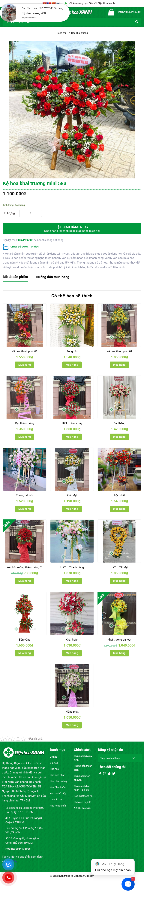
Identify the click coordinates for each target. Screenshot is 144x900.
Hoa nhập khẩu (58, 805)
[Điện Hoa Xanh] (72, 12)
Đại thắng (119, 423)
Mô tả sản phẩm (15, 277)
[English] (49, 3)
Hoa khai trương (79, 33)
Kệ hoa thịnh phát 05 (24, 351)
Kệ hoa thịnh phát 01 (119, 351)
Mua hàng (24, 364)
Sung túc (72, 351)
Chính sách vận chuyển (82, 778)
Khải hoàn (72, 639)
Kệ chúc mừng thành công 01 (25, 567)
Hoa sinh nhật (57, 775)
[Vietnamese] (45, 3)
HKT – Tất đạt (119, 567)
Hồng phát (72, 711)
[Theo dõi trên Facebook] (100, 774)
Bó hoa (53, 756)
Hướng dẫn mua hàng (52, 277)
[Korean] (58, 3)
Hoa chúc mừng (58, 781)
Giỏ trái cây (56, 799)
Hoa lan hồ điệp (58, 793)
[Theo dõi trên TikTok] (109, 774)
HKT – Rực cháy (72, 423)
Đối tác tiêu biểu (82, 808)
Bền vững (24, 639)
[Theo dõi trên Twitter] (113, 774)
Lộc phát (119, 495)
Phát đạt (72, 495)
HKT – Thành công (72, 567)
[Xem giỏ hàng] (111, 12)
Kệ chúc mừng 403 (34, 13)
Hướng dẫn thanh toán (83, 767)
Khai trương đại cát (119, 639)
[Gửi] (137, 22)
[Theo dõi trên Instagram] (104, 774)
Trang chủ (61, 33)
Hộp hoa (54, 768)
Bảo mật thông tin (83, 796)
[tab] (15, 277)
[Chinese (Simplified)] (54, 3)
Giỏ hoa (54, 763)
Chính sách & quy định (83, 758)
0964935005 (25, 240)
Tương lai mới (24, 495)
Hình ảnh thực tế (82, 802)
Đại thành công (24, 423)
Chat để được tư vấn (24, 246)
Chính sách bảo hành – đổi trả (82, 788)
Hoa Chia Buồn (57, 787)
